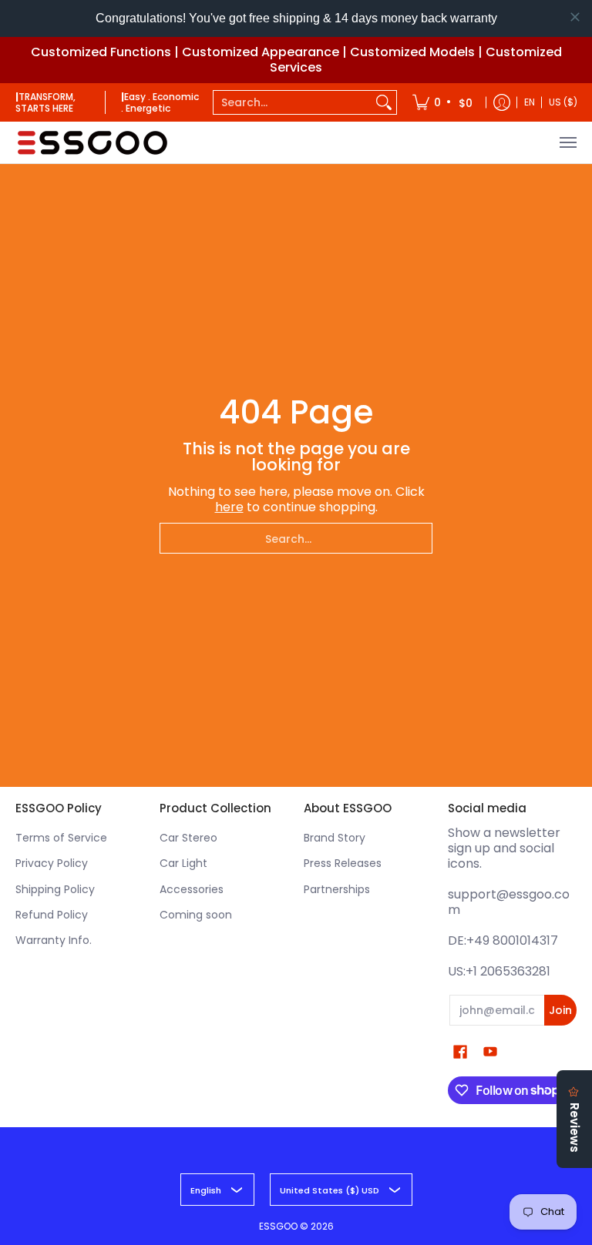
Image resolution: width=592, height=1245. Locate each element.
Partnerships (337, 889)
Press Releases (343, 863)
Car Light (183, 863)
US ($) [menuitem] (563, 102)
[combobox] (293, 102)
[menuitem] (443, 102)
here (229, 507)
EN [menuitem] (529, 102)
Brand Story (334, 837)
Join (560, 1010)
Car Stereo (188, 837)
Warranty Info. (53, 940)
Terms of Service (61, 837)
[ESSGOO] (92, 142)
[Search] (384, 102)
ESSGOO (278, 1226)
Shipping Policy (55, 889)
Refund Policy (51, 914)
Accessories (192, 889)
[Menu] (567, 142)
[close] (575, 17)
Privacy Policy (51, 863)
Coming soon (196, 914)
